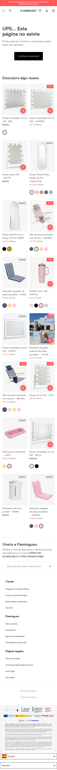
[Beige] (32, 192)
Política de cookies (12, 658)
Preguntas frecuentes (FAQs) (17, 589)
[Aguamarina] (46, 305)
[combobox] (28, 756)
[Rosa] (37, 192)
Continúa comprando (28, 56)
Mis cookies (10, 677)
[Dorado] (9, 249)
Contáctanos (10, 630)
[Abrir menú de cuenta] (46, 10)
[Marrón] (41, 192)
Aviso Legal (10, 671)
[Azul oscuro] (46, 192)
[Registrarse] (50, 566)
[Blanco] (5, 132)
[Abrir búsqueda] (10, 10)
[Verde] (51, 192)
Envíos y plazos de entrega (16, 595)
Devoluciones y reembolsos (16, 601)
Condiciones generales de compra (19, 665)
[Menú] (3, 10)
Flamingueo (32, 691)
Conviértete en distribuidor (16, 642)
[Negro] (4, 249)
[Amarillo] (41, 249)
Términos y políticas (28, 697)
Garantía (9, 607)
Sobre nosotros (11, 623)
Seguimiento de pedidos (15, 636)
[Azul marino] (31, 249)
